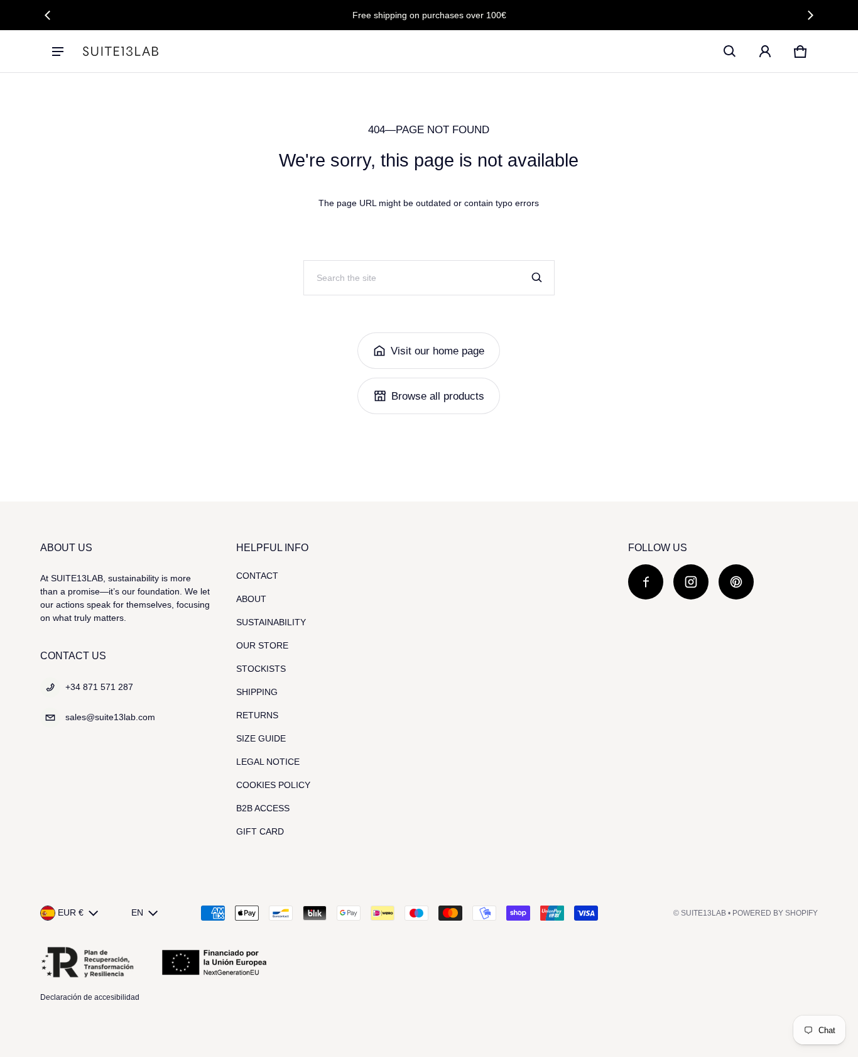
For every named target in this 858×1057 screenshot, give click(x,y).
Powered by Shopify (775, 913)
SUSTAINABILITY (271, 622)
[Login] (765, 51)
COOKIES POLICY (273, 785)
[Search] (537, 277)
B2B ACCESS (263, 808)
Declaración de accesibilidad (89, 997)
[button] (729, 51)
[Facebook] (645, 582)
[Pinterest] (736, 582)
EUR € (71, 912)
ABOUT (251, 599)
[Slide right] (810, 15)
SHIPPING (257, 692)
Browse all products (437, 396)
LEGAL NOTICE (268, 762)
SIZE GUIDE (261, 738)
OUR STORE (262, 645)
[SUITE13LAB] (120, 51)
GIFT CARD (260, 831)
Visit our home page (437, 351)
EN (137, 912)
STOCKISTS (261, 669)
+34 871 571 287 (99, 687)
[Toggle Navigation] (57, 51)
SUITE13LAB (703, 913)
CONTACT (257, 576)
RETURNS (257, 715)
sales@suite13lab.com (110, 717)
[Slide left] (47, 15)
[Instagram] (691, 582)
